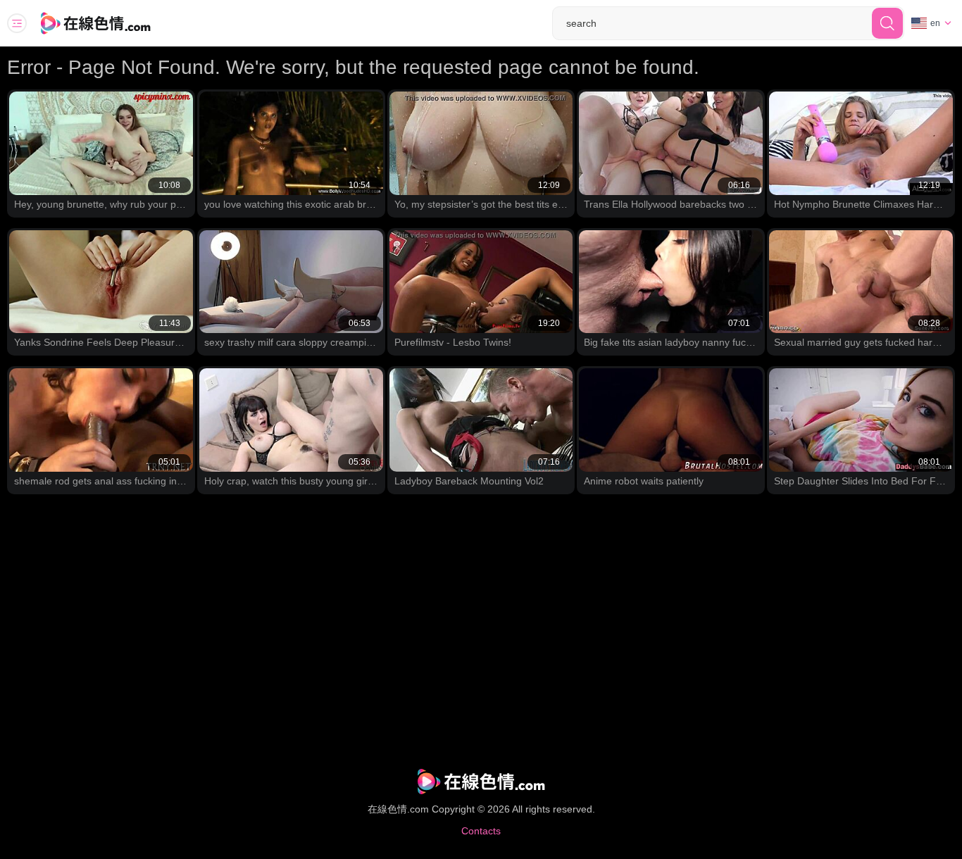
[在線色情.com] (115, 23)
